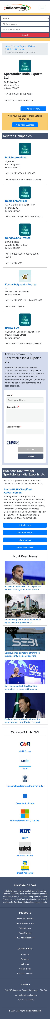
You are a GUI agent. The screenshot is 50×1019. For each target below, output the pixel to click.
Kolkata (32, 46)
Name (10, 395)
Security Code (14, 426)
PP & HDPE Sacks (15, 49)
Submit (30, 456)
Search (25, 35)
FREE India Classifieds (25, 938)
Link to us (25, 964)
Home (7, 46)
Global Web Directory (25, 923)
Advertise (25, 959)
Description (13, 407)
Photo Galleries (25, 933)
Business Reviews (25, 973)
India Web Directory (25, 919)
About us (25, 954)
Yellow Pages (19, 46)
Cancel (30, 450)
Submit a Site (25, 969)
